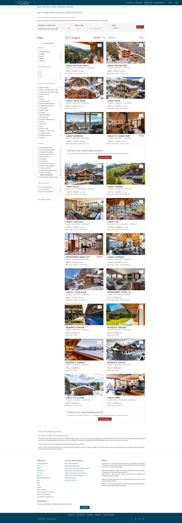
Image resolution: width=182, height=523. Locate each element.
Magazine (138, 3)
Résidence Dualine (75, 327)
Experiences (40, 470)
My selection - (159, 3)
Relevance (97, 38)
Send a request (104, 157)
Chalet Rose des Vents (77, 66)
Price (104, 38)
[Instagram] (136, 519)
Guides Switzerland (70, 478)
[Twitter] (143, 519)
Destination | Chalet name (46, 25)
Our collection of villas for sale (45, 497)
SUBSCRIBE (84, 507)
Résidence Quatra (116, 362)
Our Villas (129, 3)
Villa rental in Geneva (70, 480)
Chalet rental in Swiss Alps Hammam (75, 475)
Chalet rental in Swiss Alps (72, 466)
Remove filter (50, 43)
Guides (39, 468)
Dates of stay (79, 25)
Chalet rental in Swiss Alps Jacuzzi (74, 470)
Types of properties (42, 463)
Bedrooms (112, 38)
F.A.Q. (38, 485)
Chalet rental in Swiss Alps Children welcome (77, 468)
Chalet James (113, 398)
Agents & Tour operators (44, 494)
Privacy (39, 487)
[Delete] (60, 175)
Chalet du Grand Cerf (118, 136)
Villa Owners (81, 515)
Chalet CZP (113, 222)
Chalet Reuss (72, 187)
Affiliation (98, 515)
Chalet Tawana (115, 187)
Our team (39, 473)
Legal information (108, 515)
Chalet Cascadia (74, 222)
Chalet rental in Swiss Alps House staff (75, 473)
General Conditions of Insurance (46, 492)
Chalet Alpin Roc (75, 136)
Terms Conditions (42, 489)
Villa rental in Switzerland (72, 463)
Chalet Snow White (76, 101)
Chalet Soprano (115, 257)
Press (38, 482)
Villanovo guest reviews (43, 478)
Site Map (90, 515)
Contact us (148, 3)
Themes (39, 466)
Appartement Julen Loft (78, 257)
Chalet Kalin (113, 101)
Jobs (38, 480)
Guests (114, 25)
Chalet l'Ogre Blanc (76, 292)
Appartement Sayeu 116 (119, 292)
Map (142, 38)
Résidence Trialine (116, 327)
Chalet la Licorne (75, 398)
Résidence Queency (76, 362)
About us (39, 475)
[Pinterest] (139, 519)
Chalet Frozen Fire (117, 66)
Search (140, 27)
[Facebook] (132, 519)
